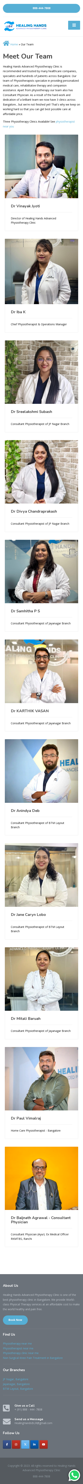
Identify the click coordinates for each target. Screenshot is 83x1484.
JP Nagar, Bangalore (15, 1379)
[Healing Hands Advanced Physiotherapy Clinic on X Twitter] (25, 1444)
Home (13, 44)
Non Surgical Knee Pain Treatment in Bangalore (33, 1358)
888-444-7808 (41, 8)
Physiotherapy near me (17, 1343)
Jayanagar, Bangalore (16, 1384)
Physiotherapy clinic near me (21, 1353)
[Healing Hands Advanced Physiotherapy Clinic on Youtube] (44, 1444)
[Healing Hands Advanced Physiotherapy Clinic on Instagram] (16, 1444)
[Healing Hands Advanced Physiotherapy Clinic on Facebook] (7, 1444)
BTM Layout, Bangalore (18, 1389)
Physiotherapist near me (18, 1348)
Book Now (15, 1320)
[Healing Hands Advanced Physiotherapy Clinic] (26, 26)
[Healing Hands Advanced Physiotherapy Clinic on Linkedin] (34, 1444)
